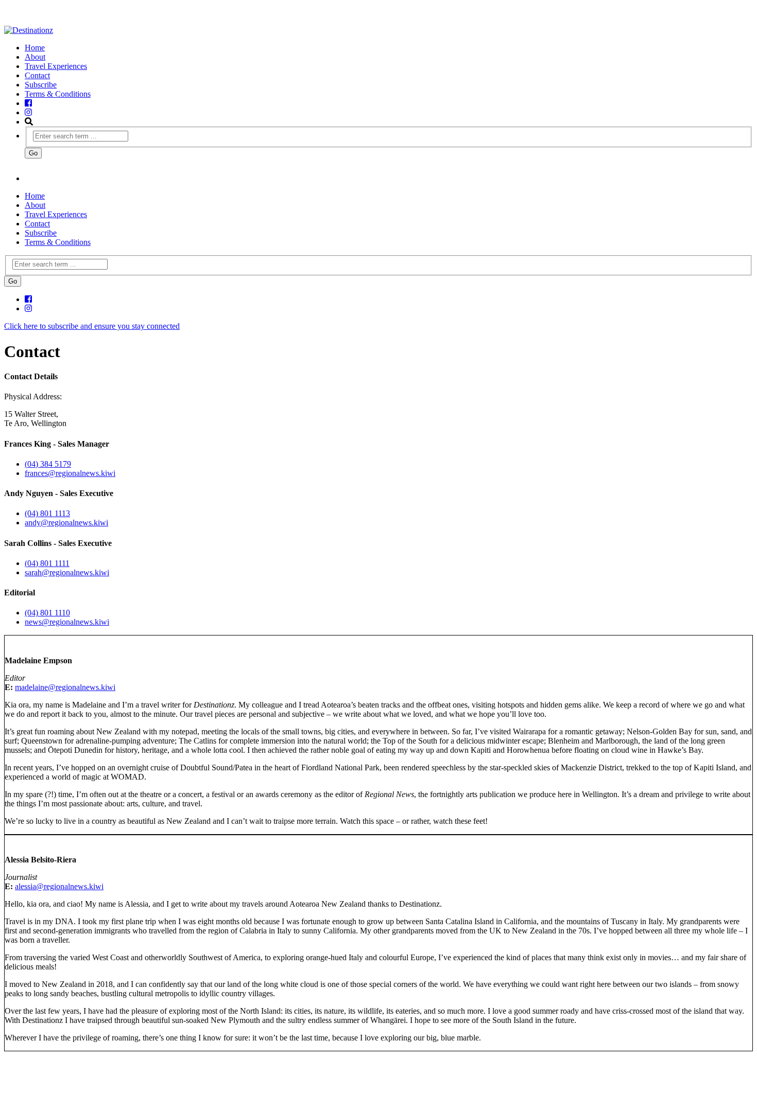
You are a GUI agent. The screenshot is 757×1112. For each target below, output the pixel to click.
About (35, 56)
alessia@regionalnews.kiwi (59, 886)
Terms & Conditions (58, 94)
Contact (37, 75)
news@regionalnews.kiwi (67, 621)
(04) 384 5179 (48, 464)
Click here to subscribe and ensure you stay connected (92, 326)
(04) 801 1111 (47, 563)
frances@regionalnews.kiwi (70, 473)
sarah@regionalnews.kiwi (67, 572)
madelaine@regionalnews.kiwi (65, 687)
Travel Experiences (56, 66)
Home (35, 47)
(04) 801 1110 (47, 612)
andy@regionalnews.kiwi (66, 522)
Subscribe (41, 84)
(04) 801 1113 (47, 513)
